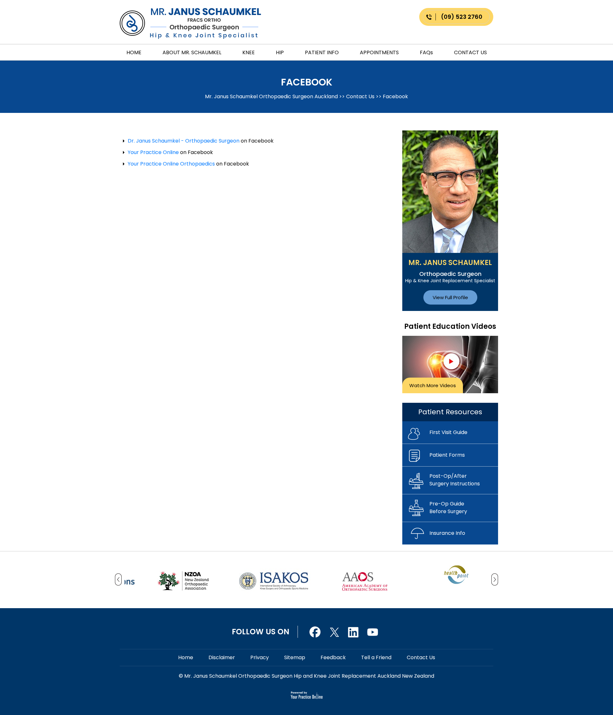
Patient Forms (447, 455)
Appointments (379, 52)
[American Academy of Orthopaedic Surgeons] (365, 579)
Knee (248, 52)
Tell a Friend (376, 657)
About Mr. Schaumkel (192, 52)
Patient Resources (450, 412)
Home (133, 52)
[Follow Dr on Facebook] (315, 631)
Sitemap (294, 657)
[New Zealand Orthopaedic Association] (183, 579)
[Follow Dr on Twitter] (334, 631)
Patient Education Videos (450, 326)
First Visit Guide (448, 432)
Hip (280, 52)
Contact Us (470, 52)
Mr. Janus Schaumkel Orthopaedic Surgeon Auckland (272, 96)
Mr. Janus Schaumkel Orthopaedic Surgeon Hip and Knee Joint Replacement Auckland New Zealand (308, 676)
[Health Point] (456, 574)
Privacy (259, 657)
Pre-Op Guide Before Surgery (448, 507)
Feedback (333, 657)
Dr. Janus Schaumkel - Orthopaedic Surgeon (183, 140)
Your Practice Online (153, 152)
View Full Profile (450, 297)
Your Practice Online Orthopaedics (171, 163)
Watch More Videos (432, 385)
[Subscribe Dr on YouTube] (353, 631)
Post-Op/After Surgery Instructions (454, 479)
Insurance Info (447, 533)
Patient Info (322, 52)
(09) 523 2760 (461, 17)
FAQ (426, 52)
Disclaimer (221, 657)
